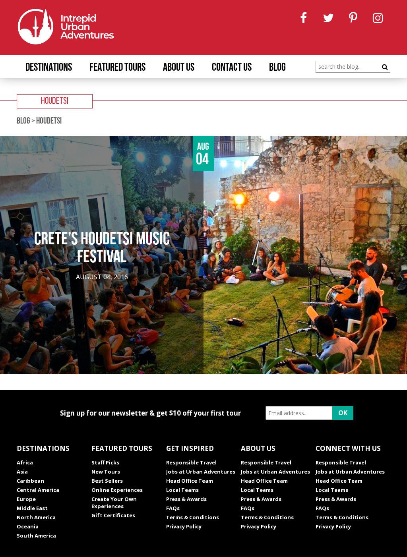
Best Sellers (107, 480)
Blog (277, 67)
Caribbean (30, 480)
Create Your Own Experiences (114, 502)
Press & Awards (186, 499)
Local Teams (182, 489)
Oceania (28, 526)
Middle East (32, 508)
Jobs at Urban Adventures (200, 471)
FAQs (173, 508)
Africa (25, 462)
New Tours (105, 471)
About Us (178, 67)
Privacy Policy (184, 526)
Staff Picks (105, 462)
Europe (26, 499)
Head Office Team (189, 480)
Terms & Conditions (192, 517)
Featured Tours (117, 67)
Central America (38, 489)
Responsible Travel (191, 462)
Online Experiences (117, 489)
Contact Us (232, 67)
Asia (22, 471)
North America (36, 517)
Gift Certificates (113, 515)
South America (36, 535)
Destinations (48, 67)
